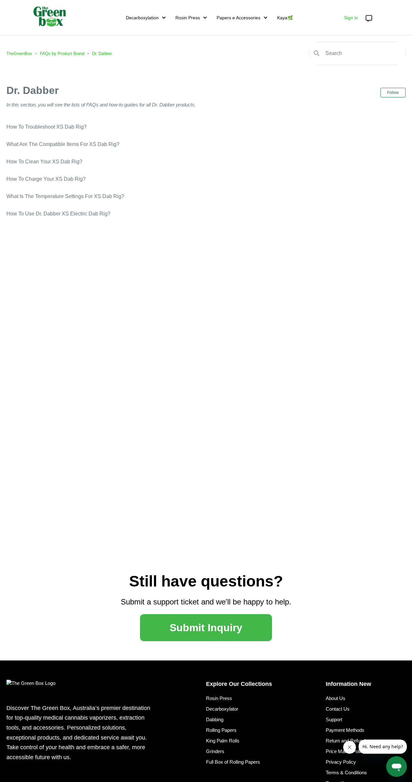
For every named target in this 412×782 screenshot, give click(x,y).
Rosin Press (187, 17)
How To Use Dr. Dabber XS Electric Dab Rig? (58, 213)
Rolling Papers (221, 730)
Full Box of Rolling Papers (233, 762)
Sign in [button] (351, 17)
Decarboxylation (142, 17)
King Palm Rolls (222, 740)
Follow (393, 92)
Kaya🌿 (285, 17)
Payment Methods (345, 730)
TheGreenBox (19, 53)
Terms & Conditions (346, 772)
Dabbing (214, 719)
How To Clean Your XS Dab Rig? (44, 161)
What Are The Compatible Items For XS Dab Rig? (62, 144)
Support (334, 719)
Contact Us (338, 709)
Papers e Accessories (238, 17)
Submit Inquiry (206, 627)
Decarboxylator (222, 709)
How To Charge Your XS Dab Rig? (46, 179)
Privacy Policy (341, 762)
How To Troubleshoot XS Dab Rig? (46, 127)
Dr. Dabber (102, 53)
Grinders (215, 751)
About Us (335, 698)
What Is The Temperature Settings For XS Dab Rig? (65, 196)
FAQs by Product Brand (62, 53)
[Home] (49, 16)
